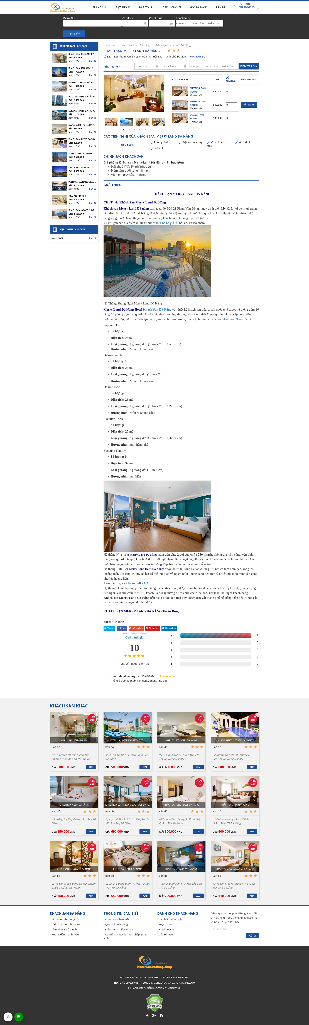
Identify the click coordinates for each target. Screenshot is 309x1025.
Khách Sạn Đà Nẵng (157, 309)
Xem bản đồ (197, 56)
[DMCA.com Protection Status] (154, 1003)
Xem (91, 767)
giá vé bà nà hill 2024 (133, 583)
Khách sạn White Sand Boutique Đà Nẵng (127, 804)
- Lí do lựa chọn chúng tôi (65, 924)
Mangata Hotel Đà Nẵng (82, 82)
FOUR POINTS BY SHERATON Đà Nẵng (82, 153)
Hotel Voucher (171, 7)
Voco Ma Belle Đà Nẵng (81, 96)
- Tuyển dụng (165, 924)
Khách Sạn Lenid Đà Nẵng (127, 869)
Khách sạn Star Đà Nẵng (235, 804)
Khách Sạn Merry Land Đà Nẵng (173, 45)
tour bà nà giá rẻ (166, 223)
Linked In (170, 628)
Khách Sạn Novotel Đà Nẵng (82, 210)
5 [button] (145, 129)
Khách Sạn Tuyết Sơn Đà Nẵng (82, 139)
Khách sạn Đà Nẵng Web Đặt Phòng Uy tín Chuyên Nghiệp (62, 7)
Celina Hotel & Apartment (128, 740)
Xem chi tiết (196, 95)
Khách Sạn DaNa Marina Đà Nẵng (235, 869)
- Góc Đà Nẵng (165, 934)
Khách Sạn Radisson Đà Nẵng (82, 68)
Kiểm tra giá (248, 66)
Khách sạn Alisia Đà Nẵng (74, 804)
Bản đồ (92, 61)
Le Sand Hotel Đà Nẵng (81, 111)
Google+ (138, 628)
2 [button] (129, 129)
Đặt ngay (248, 104)
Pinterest (153, 628)
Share (122, 628)
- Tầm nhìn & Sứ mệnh (63, 929)
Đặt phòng (123, 7)
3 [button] (134, 129)
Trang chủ (99, 7)
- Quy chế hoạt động (116, 924)
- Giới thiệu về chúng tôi (64, 919)
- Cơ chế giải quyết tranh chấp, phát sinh (125, 936)
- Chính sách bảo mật (116, 919)
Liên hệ (220, 7)
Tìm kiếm (74, 33)
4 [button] (140, 129)
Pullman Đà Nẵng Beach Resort (82, 182)
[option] (134, 93)
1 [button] (124, 129)
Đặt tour (145, 7)
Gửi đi (252, 935)
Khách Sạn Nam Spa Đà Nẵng (181, 869)
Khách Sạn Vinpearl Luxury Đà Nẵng (82, 167)
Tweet (110, 628)
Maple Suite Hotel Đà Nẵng (82, 125)
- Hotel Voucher (166, 929)
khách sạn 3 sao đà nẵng (238, 319)
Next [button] (168, 95)
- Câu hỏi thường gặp (170, 919)
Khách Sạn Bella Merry (81, 54)
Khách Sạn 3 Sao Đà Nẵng (134, 45)
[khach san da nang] (8, 1016)
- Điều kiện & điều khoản (118, 929)
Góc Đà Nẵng (199, 7)
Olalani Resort (77, 196)
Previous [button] (101, 95)
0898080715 (247, 7)
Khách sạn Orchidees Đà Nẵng (181, 804)
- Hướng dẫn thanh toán (64, 934)
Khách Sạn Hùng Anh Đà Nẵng (74, 869)
